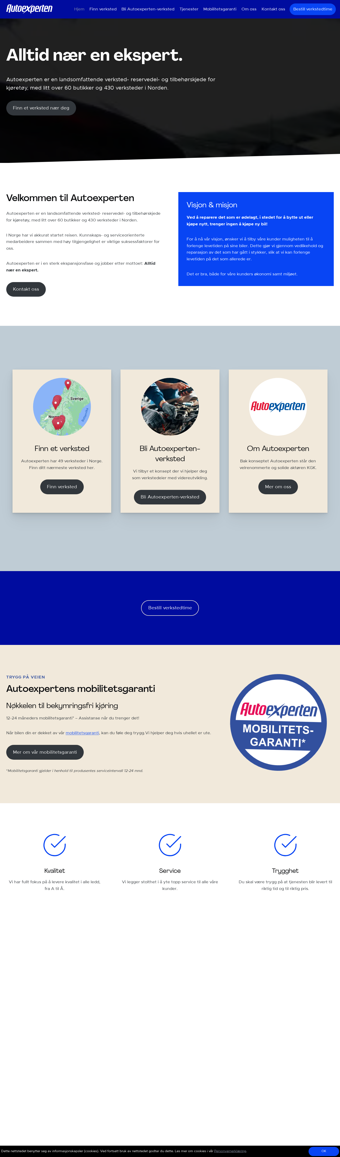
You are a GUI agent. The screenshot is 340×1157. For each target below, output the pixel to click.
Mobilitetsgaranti (219, 9)
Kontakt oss (273, 9)
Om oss (249, 9)
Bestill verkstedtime (312, 9)
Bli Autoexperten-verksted (147, 9)
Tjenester (188, 9)
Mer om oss (278, 487)
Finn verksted (103, 9)
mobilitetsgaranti (82, 733)
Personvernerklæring (230, 1151)
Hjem (79, 9)
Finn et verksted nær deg (41, 108)
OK (323, 1151)
